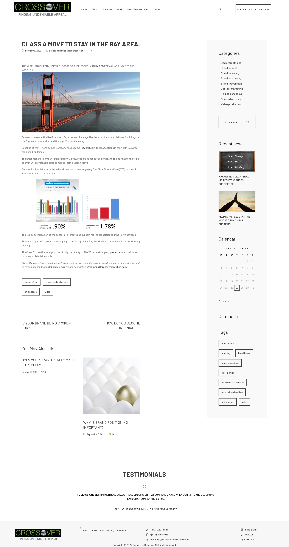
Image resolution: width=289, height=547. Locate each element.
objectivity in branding (232, 392)
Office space (31, 291)
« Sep (225, 301)
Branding (226, 353)
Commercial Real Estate (57, 282)
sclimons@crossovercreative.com (108, 266)
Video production (75, 50)
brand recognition (230, 363)
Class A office (31, 282)
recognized (87, 147)
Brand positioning (57, 50)
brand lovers (244, 353)
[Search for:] (237, 122)
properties (116, 252)
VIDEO (100, 66)
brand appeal (228, 343)
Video (47, 291)
